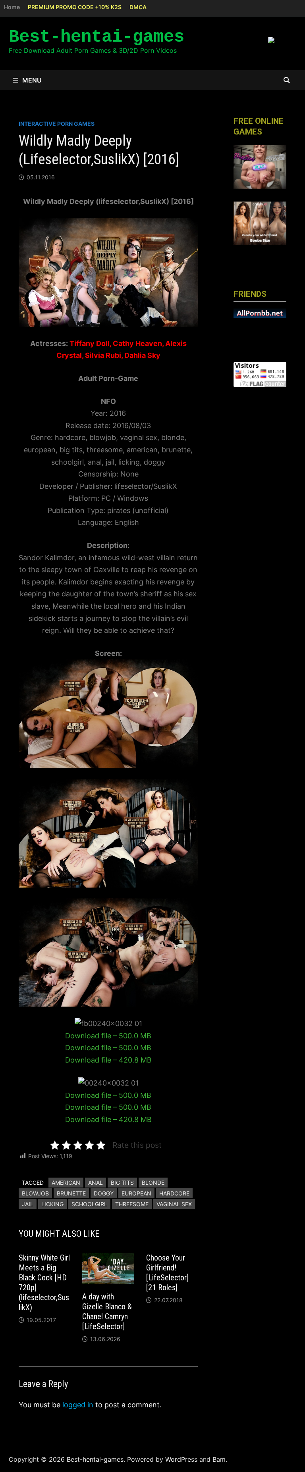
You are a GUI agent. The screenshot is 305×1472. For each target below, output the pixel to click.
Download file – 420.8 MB (108, 1060)
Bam (219, 1459)
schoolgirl (89, 1204)
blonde (153, 1182)
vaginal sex (174, 1204)
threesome (132, 1204)
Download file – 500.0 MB (108, 1036)
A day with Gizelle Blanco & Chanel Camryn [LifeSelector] (107, 1311)
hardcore (174, 1193)
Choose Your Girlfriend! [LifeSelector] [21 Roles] (167, 1272)
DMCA (138, 7)
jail (27, 1204)
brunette (71, 1193)
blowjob (35, 1193)
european (136, 1193)
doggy (104, 1193)
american (66, 1182)
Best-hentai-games (96, 37)
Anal (95, 1182)
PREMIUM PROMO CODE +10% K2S (75, 7)
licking (52, 1204)
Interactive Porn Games (57, 123)
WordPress (181, 1459)
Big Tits (122, 1182)
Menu (32, 80)
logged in (77, 1405)
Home (12, 7)
